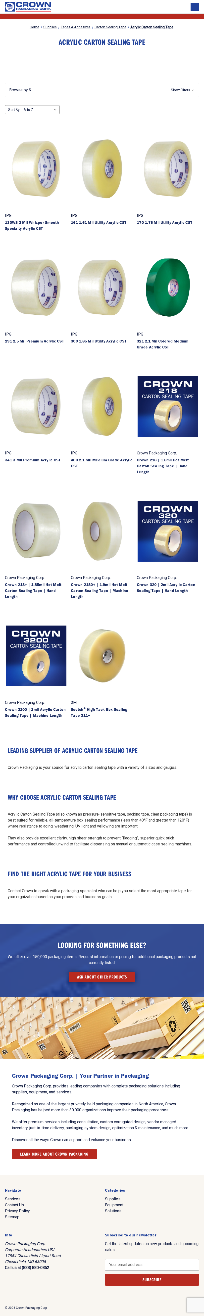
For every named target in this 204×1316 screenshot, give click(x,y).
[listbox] (41, 109)
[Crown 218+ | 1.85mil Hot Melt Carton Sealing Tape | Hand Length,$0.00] (36, 531)
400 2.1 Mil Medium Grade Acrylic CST (101, 462)
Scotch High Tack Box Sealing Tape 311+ (99, 712)
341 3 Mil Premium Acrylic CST (32, 459)
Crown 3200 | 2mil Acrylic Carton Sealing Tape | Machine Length (35, 712)
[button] (102, 90)
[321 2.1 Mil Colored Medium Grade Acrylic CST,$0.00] (168, 288)
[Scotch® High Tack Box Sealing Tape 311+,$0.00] (102, 656)
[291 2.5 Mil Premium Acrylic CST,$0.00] (36, 288)
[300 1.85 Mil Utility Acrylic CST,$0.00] (102, 288)
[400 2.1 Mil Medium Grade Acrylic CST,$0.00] (102, 406)
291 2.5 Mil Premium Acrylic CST (34, 341)
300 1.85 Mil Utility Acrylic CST (98, 341)
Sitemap (12, 1217)
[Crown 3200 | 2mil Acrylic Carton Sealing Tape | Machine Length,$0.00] (36, 656)
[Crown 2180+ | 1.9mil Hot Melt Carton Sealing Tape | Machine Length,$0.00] (102, 531)
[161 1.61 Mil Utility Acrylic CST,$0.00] (102, 169)
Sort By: (14, 110)
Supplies (112, 1199)
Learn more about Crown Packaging (54, 1154)
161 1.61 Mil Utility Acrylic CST (98, 222)
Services (12, 1199)
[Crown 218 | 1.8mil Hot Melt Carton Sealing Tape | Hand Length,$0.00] (168, 406)
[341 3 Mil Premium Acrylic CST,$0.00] (36, 406)
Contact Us (14, 1205)
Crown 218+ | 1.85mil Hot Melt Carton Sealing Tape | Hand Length (33, 590)
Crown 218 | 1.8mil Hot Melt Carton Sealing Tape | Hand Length (163, 465)
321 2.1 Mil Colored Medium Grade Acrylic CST (163, 344)
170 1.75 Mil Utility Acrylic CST (164, 222)
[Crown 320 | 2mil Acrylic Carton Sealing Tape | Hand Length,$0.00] (168, 531)
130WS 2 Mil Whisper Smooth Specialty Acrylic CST (32, 225)
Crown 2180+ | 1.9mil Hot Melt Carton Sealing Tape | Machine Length (99, 590)
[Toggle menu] (195, 7)
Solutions (113, 1211)
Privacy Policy (17, 1211)
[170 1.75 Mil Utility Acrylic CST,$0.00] (168, 169)
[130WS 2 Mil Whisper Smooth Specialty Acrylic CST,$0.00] (36, 169)
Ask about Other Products (102, 977)
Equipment (114, 1205)
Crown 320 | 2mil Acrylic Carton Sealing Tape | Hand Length (166, 587)
